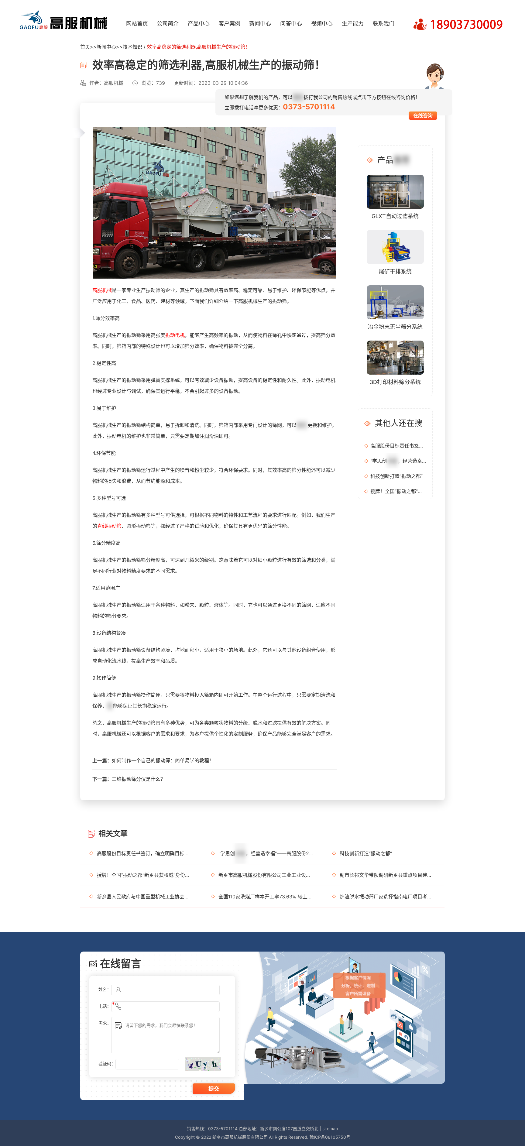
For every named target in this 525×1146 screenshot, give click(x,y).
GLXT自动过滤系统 (395, 216)
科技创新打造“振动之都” (396, 476)
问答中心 (291, 23)
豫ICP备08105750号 (330, 1137)
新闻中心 (260, 23)
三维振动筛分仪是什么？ (138, 779)
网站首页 (137, 23)
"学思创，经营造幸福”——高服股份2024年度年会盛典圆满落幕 (398, 461)
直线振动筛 (109, 526)
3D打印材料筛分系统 (395, 382)
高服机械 (102, 290)
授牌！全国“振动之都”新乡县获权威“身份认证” (398, 491)
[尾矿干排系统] (395, 246)
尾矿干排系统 (395, 271)
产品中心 (199, 23)
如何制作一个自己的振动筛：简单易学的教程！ (163, 760)
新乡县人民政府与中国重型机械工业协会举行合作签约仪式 (145, 897)
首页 (85, 47)
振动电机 (175, 335)
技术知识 (132, 47)
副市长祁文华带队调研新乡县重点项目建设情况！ (387, 875)
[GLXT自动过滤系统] (395, 191)
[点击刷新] (203, 1064)
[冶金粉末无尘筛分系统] (395, 301)
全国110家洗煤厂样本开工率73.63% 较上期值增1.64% (266, 897)
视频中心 (322, 23)
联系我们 (383, 23)
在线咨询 (423, 115)
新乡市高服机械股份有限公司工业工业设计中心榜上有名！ (266, 875)
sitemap (330, 1128)
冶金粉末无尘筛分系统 (395, 327)
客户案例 (229, 23)
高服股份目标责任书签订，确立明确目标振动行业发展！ (398, 446)
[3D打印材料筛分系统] (395, 357)
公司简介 (168, 23)
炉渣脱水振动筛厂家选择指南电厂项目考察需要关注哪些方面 (387, 897)
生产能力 (353, 23)
